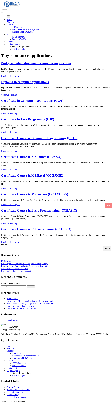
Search (4, 244)
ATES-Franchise (19, 37)
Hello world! (6, 261)
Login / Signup (13, 44)
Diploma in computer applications (25, 82)
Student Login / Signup (22, 46)
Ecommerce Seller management (25, 29)
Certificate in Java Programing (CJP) (27, 119)
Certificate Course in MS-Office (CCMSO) (31, 157)
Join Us (10, 34)
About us (10, 22)
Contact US (12, 42)
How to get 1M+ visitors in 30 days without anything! (24, 263)
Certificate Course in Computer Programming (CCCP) (39, 138)
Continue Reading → (10, 76)
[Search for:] (14, 287)
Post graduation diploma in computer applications (36, 63)
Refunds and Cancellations (18, 389)
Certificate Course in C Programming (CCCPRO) (36, 229)
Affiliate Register (19, 397)
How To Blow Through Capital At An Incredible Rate (24, 266)
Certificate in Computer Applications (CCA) (32, 100)
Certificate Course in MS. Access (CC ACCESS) (34, 194)
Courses (10, 24)
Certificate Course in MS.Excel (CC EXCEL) (33, 175)
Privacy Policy (13, 387)
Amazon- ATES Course (22, 32)
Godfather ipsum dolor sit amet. (14, 268)
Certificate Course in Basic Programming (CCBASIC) (39, 210)
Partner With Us (19, 39)
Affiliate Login (18, 49)
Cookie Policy (13, 394)
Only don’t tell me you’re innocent (16, 271)
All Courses (17, 27)
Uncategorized (13, 320)
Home (9, 19)
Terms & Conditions (15, 392)
